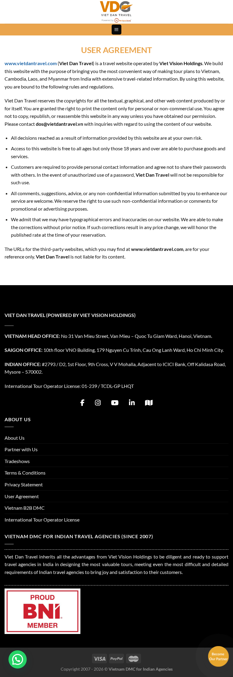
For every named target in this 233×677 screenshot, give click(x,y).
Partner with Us (21, 449)
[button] (17, 659)
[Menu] (117, 30)
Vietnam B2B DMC (25, 508)
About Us (15, 438)
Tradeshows (17, 461)
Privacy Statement (24, 484)
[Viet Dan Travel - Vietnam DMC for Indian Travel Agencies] (116, 12)
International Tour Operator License (42, 519)
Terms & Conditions (25, 472)
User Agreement (22, 496)
